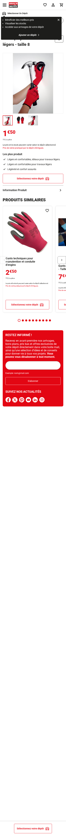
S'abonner (33, 381)
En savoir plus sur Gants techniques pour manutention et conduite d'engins (27, 259)
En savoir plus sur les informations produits (33, 190)
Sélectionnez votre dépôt (30, 178)
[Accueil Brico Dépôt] (13, 5)
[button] (19, 320)
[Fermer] (58, 20)
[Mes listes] (45, 5)
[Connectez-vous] (53, 5)
